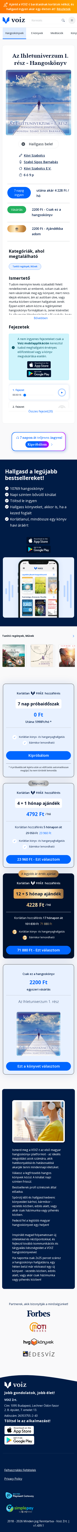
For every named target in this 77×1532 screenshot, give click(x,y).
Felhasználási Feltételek (20, 1470)
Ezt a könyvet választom (38, 1066)
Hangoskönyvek (14, 33)
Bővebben (41, 318)
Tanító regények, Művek (25, 266)
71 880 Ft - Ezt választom (38, 950)
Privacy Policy (13, 1479)
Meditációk (56, 33)
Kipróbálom (37, 444)
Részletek (64, 9)
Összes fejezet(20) (40, 411)
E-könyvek (37, 33)
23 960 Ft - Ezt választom (38, 859)
